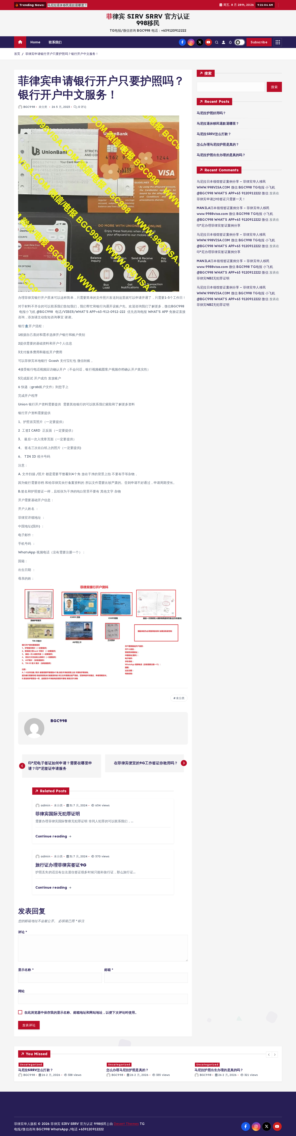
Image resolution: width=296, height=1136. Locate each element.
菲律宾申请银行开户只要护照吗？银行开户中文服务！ (62, 54)
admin (45, 805)
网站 (21, 991)
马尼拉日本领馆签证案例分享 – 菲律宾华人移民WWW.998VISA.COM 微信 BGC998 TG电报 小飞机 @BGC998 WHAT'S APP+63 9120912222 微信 (236, 187)
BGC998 (29, 107)
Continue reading (51, 836)
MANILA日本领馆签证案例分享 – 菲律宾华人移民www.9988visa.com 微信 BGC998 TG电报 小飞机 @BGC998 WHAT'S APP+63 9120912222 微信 (235, 214)
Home (35, 42)
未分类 (43, 107)
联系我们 (55, 42)
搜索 (208, 73)
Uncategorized (31, 1064)
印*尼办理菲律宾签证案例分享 (218, 225)
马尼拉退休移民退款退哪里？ (218, 123)
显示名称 (26, 970)
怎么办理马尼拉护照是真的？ (218, 144)
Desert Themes (126, 1124)
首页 (17, 54)
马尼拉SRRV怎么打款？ (214, 134)
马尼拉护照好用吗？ (211, 113)
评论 (22, 932)
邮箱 (108, 970)
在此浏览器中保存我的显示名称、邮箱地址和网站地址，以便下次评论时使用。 (81, 1012)
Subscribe (259, 42)
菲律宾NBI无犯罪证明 (213, 278)
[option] (59, 1070)
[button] (269, 1055)
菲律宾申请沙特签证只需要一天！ (221, 199)
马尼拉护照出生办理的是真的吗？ (221, 155)
